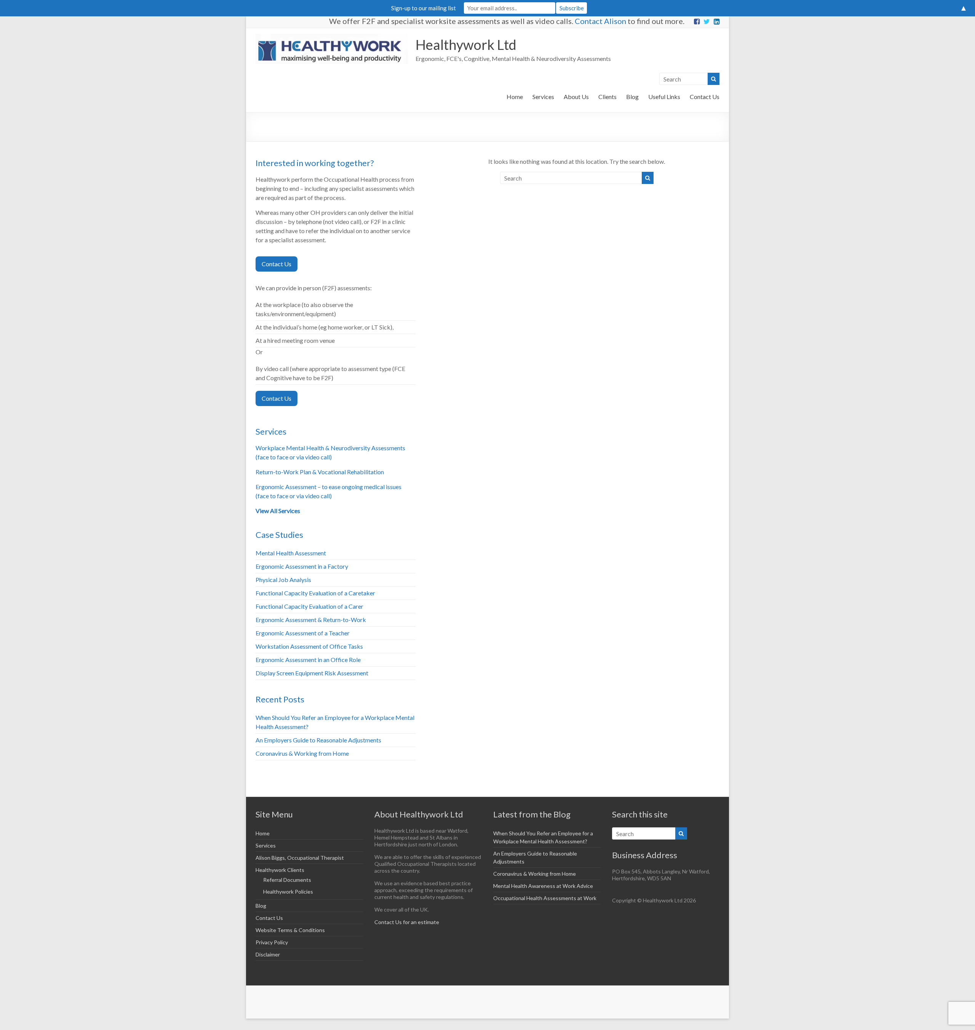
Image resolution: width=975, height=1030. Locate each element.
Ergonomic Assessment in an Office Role (308, 659)
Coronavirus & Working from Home (302, 753)
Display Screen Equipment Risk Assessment (312, 673)
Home (515, 96)
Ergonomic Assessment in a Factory (302, 566)
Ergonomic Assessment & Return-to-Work (311, 619)
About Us (576, 96)
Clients (607, 96)
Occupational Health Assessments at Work (544, 898)
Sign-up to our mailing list (423, 8)
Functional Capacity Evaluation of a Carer (309, 606)
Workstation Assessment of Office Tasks (309, 646)
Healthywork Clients (280, 870)
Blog (632, 96)
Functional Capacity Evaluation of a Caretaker (315, 593)
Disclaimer (268, 954)
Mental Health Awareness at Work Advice (543, 886)
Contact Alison (600, 21)
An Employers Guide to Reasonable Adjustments (318, 740)
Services (543, 96)
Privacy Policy (272, 942)
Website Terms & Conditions (290, 930)
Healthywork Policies (288, 891)
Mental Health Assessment (291, 553)
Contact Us (704, 96)
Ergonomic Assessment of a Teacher (303, 633)
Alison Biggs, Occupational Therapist (300, 857)
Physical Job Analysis (283, 579)
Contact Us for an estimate (406, 922)
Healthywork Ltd (466, 44)
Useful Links (664, 96)
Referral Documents (287, 879)
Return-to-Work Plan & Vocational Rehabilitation (320, 471)
